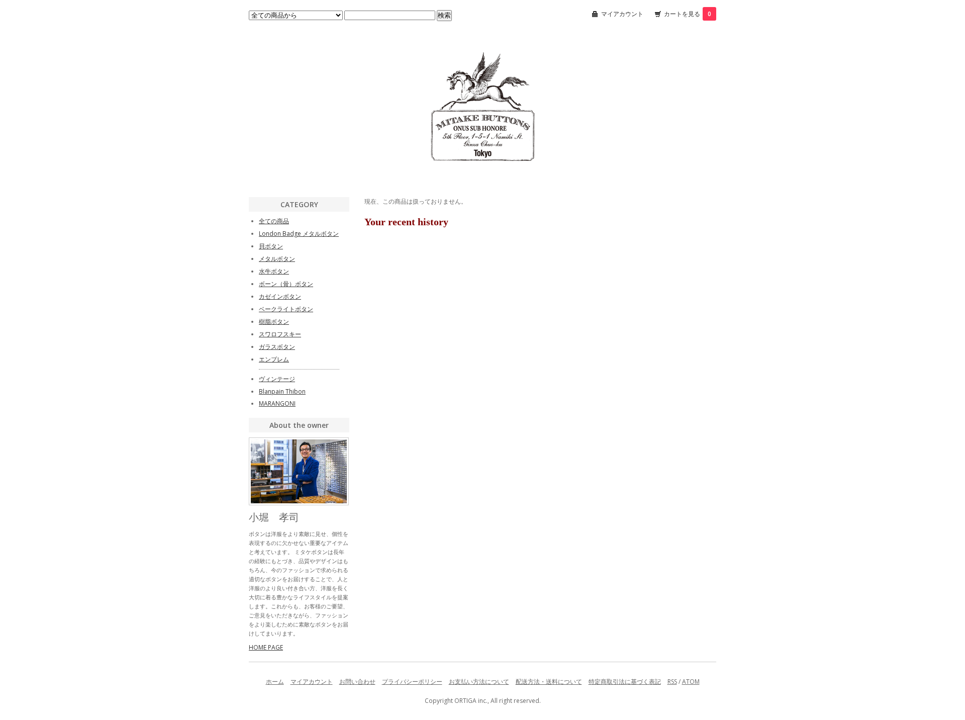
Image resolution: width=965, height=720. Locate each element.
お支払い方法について (479, 681)
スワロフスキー (280, 334)
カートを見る (687, 14)
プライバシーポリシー (412, 681)
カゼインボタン (280, 296)
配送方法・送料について (549, 681)
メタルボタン (277, 258)
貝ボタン (271, 246)
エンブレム (274, 359)
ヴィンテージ (277, 379)
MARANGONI (277, 403)
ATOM (691, 681)
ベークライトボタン (286, 309)
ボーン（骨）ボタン (286, 284)
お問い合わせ (357, 681)
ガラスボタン (277, 346)
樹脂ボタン (274, 321)
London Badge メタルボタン (299, 233)
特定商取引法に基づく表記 (625, 681)
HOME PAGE (266, 647)
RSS (672, 681)
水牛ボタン (274, 271)
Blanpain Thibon (282, 391)
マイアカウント (622, 14)
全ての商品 (274, 221)
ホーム (275, 681)
